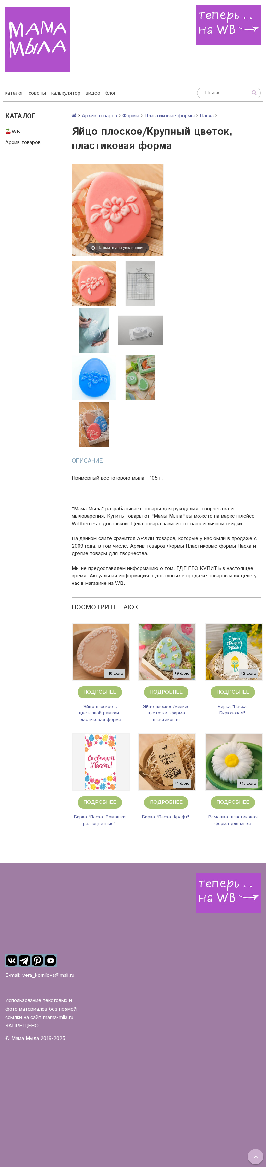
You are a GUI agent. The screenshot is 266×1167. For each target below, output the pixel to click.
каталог (14, 93)
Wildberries (84, 523)
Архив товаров (23, 142)
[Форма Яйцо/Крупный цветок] (94, 377)
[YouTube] (50, 961)
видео (93, 93)
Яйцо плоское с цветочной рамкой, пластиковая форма (100, 713)
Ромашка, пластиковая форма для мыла (233, 820)
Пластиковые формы (169, 116)
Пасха (207, 116)
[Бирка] (234, 652)
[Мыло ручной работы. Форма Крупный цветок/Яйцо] (94, 424)
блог (110, 93)
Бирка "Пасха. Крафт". (166, 817)
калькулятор (65, 93)
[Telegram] (24, 961)
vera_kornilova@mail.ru (48, 975)
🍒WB (12, 131)
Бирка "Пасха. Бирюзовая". (233, 709)
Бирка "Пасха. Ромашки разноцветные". (100, 820)
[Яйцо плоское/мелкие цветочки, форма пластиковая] (167, 652)
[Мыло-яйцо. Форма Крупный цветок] (140, 377)
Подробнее (99, 692)
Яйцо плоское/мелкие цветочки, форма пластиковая (166, 713)
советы (37, 93)
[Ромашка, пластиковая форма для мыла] (234, 762)
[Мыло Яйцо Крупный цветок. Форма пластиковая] (94, 283)
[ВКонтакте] (11, 961)
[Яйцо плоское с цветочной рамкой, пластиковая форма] (101, 652)
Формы (130, 116)
